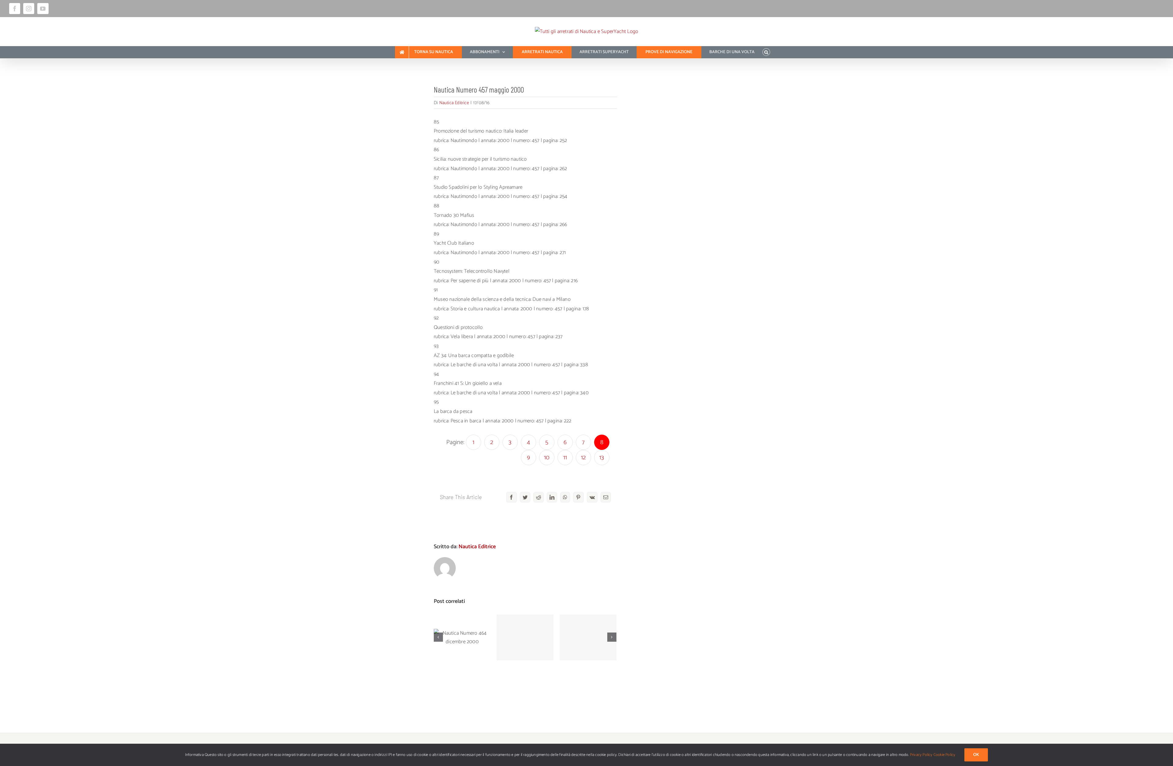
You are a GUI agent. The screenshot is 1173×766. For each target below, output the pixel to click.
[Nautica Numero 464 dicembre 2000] (462, 637)
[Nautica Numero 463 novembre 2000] (525, 637)
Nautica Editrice (454, 103)
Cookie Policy (945, 755)
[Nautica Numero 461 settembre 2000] (588, 637)
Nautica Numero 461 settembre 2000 (588, 626)
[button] (766, 52)
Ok (976, 754)
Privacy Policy (921, 755)
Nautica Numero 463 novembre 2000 (525, 626)
